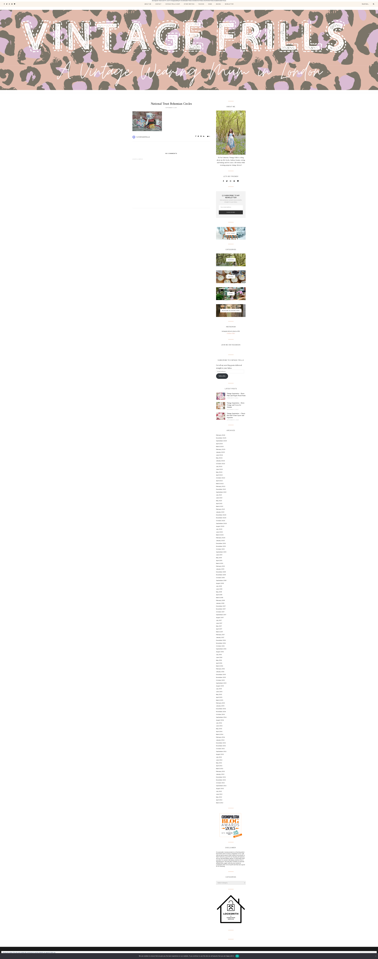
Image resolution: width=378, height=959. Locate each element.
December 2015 (221, 674)
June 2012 (219, 794)
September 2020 (221, 523)
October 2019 (220, 549)
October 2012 (220, 783)
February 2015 (220, 703)
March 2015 (219, 700)
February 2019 (220, 566)
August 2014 (220, 720)
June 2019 (219, 555)
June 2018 (219, 589)
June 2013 (219, 760)
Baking (218, 4)
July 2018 (219, 586)
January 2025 (220, 452)
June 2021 (219, 498)
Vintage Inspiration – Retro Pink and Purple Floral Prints (236, 394)
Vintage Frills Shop (172, 4)
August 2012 (220, 788)
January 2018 (220, 603)
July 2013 (219, 757)
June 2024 (219, 455)
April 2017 (219, 629)
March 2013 (219, 769)
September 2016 (221, 649)
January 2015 (220, 706)
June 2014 (219, 726)
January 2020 (220, 541)
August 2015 (220, 686)
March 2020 (220, 535)
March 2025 (220, 446)
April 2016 (219, 663)
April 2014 (219, 731)
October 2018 (220, 578)
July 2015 (219, 689)
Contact (158, 4)
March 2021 (219, 506)
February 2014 (220, 737)
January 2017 (220, 637)
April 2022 (219, 481)
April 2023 (219, 475)
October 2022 (220, 478)
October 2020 (220, 521)
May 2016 (219, 660)
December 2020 (221, 515)
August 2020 (220, 526)
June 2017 (219, 623)
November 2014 (221, 712)
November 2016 (221, 643)
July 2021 (219, 495)
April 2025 (219, 444)
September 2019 (221, 552)
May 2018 (219, 592)
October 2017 (220, 612)
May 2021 (219, 501)
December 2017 (221, 606)
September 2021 (221, 492)
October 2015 (220, 680)
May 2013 (219, 763)
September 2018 (221, 580)
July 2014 (219, 723)
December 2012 (221, 777)
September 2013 (221, 751)
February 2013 (220, 771)
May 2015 (219, 694)
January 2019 (220, 569)
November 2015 (221, 677)
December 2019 (221, 543)
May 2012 (219, 797)
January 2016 (220, 672)
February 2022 (220, 486)
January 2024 (220, 461)
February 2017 (220, 635)
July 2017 (219, 620)
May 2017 (219, 626)
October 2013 (220, 749)
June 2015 (219, 692)
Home (210, 4)
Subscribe (222, 376)
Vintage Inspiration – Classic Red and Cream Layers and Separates (236, 415)
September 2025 (221, 441)
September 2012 (221, 786)
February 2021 (220, 509)
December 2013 (221, 743)
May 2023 (219, 472)
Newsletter (229, 4)
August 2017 (220, 617)
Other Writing (189, 4)
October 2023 (220, 464)
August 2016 (220, 652)
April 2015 (219, 697)
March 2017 (219, 632)
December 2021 (221, 489)
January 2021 (220, 512)
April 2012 (219, 800)
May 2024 (219, 458)
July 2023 (219, 466)
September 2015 (221, 683)
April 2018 (219, 595)
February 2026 (220, 435)
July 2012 (219, 791)
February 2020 (220, 538)
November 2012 (221, 780)
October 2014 (220, 714)
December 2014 (221, 709)
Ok (237, 956)
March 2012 (219, 803)
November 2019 (221, 546)
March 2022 (220, 484)
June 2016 (219, 657)
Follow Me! (231, 333)
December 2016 (221, 640)
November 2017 (221, 609)
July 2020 (219, 529)
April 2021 (219, 503)
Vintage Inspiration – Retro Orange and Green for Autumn (235, 405)
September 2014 (221, 717)
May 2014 (219, 729)
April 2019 (219, 560)
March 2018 (219, 598)
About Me (148, 4)
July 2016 (219, 655)
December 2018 (221, 572)
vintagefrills (144, 137)
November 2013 (221, 746)
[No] (376, 956)
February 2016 (220, 669)
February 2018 (220, 600)
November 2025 (221, 438)
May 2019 (219, 558)
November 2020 (221, 518)
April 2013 (219, 766)
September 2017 (221, 615)
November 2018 (221, 575)
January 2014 (220, 740)
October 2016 (220, 646)
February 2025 (220, 449)
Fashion (201, 4)
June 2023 (219, 469)
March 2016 (219, 666)
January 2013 (220, 774)
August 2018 (220, 583)
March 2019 (219, 563)
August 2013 (220, 754)
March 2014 (219, 734)
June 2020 (219, 532)
